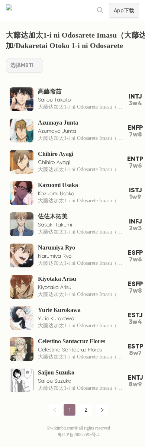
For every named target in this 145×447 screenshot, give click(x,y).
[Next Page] (102, 410)
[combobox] (24, 65)
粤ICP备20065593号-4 (79, 434)
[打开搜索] (100, 10)
